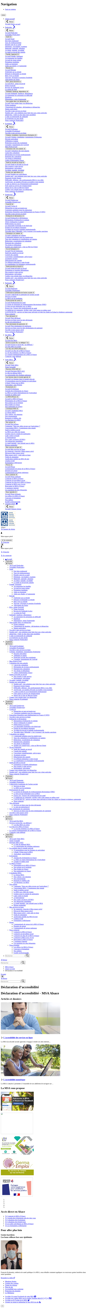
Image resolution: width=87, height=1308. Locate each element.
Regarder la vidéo (7, 1278)
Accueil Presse (10, 467)
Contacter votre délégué (13, 356)
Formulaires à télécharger (13, 463)
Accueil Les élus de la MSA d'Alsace (17, 351)
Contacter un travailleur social (15, 480)
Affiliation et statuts (11, 141)
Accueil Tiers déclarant (12, 318)
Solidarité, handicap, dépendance (16, 91)
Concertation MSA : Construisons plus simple (20, 428)
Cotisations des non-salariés (15, 149)
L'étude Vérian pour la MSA (14, 383)
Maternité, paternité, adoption (15, 48)
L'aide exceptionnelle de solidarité (16, 117)
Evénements (10, 387)
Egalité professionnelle (12, 502)
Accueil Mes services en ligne (15, 449)
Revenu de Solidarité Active (14, 87)
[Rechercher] (27, 955)
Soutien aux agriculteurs (13, 172)
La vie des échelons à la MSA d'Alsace (18, 353)
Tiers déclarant (10, 316)
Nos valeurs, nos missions (13, 414)
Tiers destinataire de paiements (16, 324)
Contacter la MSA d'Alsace (14, 478)
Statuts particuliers (11, 109)
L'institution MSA (11, 408)
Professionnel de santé (13, 300)
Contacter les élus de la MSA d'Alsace (18, 482)
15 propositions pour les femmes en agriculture (20, 381)
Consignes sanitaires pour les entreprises (18, 210)
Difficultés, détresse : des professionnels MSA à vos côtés (24, 180)
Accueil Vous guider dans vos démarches (19, 103)
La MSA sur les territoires (13, 298)
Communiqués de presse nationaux (16, 472)
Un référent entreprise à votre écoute (17, 262)
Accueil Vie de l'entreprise (14, 251)
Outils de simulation (11, 457)
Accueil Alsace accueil (12, 24)
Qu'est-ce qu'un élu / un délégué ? (16, 342)
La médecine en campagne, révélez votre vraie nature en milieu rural (28, 310)
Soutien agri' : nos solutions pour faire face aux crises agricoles (26, 113)
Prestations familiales (12, 62)
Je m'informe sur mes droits (14, 118)
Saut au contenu (10, 9)
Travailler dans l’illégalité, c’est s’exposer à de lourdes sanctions (26, 231)
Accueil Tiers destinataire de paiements (18, 326)
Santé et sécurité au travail (14, 162)
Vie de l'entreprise (11, 249)
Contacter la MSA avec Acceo (15, 484)
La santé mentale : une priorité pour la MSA (19, 443)
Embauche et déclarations (14, 216)
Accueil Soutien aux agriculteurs (16, 174)
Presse (8, 465)
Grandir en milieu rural (12, 395)
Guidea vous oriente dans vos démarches (18, 189)
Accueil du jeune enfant (13, 60)
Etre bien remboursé (12, 41)
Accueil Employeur (11, 200)
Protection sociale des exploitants (16, 143)
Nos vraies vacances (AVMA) (15, 439)
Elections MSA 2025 (12, 369)
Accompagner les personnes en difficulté (18, 95)
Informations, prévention (13, 168)
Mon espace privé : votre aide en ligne (18, 455)
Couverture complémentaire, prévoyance (18, 257)
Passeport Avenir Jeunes (13, 178)
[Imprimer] (2, 976)
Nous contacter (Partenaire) (14, 332)
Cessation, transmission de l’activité (17, 145)
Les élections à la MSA (13, 420)
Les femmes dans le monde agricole (17, 377)
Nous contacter (10, 314)
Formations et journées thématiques (17, 270)
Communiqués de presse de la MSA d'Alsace (20, 469)
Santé (8, 37)
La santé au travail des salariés (15, 52)
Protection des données (12, 1291)
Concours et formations (13, 498)
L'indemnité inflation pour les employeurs (19, 237)
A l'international (10, 437)
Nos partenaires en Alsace (13, 406)
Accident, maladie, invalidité (14, 50)
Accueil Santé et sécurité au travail (16, 164)
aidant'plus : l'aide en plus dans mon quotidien (20, 115)
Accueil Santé (9, 39)
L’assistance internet (12, 488)
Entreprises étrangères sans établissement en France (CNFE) (25, 212)
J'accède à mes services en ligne (15, 111)
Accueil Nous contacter (13, 477)
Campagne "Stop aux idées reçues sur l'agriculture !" (22, 426)
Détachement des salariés (13, 260)
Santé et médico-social (12, 430)
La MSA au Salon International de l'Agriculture (21, 393)
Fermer (9, 563)
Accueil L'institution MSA (14, 411)
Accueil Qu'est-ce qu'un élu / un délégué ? (19, 345)
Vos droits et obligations (13, 158)
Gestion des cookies (11, 1283)
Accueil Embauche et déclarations (16, 218)
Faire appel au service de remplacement (18, 186)
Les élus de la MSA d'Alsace (15, 348)
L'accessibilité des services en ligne (18, 1037)
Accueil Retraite (10, 70)
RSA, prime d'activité (12, 81)
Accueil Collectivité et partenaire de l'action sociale (22, 294)
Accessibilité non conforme (14, 1289)
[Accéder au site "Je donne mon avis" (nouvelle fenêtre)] (17, 1196)
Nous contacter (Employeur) (14, 280)
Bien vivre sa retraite (12, 76)
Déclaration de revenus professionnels (17, 155)
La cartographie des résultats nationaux (18, 375)
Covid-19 (9, 204)
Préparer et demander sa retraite (15, 74)
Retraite (8, 68)
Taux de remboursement (13, 43)
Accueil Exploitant (11, 129)
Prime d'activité (10, 85)
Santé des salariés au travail (14, 253)
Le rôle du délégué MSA (13, 373)
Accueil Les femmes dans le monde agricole (20, 379)
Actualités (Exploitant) (12, 131)
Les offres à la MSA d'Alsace (15, 496)
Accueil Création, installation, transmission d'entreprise (23, 137)
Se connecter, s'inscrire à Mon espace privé (19, 451)
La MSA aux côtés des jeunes (15, 432)
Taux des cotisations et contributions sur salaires (21, 239)
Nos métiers (9, 500)
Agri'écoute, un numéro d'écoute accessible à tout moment (24, 182)
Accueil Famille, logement (14, 56)
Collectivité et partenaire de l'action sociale (19, 292)
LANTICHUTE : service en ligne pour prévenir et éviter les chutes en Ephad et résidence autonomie (38, 312)
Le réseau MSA (10, 412)
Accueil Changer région (13, 509)
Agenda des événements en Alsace (16, 391)
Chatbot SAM (10, 461)
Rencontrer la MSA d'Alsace (14, 486)
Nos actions (10, 422)
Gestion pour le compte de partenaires (17, 434)
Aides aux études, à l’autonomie (16, 66)
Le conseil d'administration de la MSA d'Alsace (21, 354)
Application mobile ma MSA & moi (17, 459)
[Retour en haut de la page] (2, 1306)
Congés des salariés (11, 255)
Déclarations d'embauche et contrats (17, 220)
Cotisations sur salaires (13, 233)
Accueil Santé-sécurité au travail (16, 268)
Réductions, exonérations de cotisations (18, 241)
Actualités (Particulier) (12, 35)
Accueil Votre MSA (11, 365)
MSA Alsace (9, 967)
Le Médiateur (9, 1293)
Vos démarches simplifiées (14, 441)
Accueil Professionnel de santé (15, 303)
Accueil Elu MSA (11, 340)
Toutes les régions (11, 1285)
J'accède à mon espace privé (14, 330)
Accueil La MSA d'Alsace (14, 399)
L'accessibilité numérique (14, 1080)
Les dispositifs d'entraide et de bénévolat (18, 226)
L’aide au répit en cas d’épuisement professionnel (21, 184)
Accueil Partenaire (11, 288)
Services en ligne (10, 296)
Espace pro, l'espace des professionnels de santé (21, 308)
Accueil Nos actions (12, 424)
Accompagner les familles (13, 58)
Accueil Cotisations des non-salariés (17, 151)
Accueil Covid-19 (11, 206)
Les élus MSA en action (13, 346)
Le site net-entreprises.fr (13, 322)
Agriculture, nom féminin (13, 385)
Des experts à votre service (14, 166)
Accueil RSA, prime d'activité (15, 84)
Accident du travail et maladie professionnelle (20, 229)
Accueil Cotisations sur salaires (15, 235)
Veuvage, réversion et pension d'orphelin (18, 77)
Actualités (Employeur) (13, 202)
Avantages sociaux (11, 258)
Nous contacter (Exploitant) (14, 191)
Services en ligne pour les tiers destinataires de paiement (23, 328)
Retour (11, 22)
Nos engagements (11, 416)
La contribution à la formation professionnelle (20, 264)
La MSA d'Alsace (11, 397)
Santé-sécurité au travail (13, 266)
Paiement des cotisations (13, 156)
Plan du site (9, 1287)
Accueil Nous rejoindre (13, 494)
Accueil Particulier (11, 33)
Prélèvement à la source (13, 224)
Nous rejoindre (10, 492)
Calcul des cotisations (12, 153)
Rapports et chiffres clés (13, 418)
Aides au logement (11, 64)
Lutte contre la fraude (12, 436)
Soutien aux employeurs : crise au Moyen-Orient (21, 247)
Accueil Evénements (12, 389)
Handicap (8, 97)
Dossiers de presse (11, 471)
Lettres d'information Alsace (14, 160)
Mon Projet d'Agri (11, 147)
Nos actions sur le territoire (14, 403)
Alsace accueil (10, 969)
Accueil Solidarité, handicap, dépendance (19, 93)
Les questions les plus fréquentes (16, 490)
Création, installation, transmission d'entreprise (20, 135)
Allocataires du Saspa (12, 79)
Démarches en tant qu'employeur (16, 208)
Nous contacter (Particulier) (14, 120)
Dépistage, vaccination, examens (16, 46)
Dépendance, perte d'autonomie (15, 99)
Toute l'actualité (10, 367)
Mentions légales (10, 1281)
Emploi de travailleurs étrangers (15, 227)
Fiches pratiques (10, 105)
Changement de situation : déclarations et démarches (22, 107)
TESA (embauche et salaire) (14, 222)
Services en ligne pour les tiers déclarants (18, 320)
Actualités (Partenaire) (12, 290)
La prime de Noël (11, 89)
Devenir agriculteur (11, 139)
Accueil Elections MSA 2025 (15, 371)
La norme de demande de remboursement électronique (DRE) (25, 304)
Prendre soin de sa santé (13, 45)
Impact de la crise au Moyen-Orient (17, 188)
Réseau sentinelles (11, 445)
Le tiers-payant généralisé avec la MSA (18, 306)
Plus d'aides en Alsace (12, 405)
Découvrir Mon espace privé (14, 453)
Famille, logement (11, 54)
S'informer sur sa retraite (13, 72)
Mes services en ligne (13, 447)
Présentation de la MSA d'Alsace (16, 401)
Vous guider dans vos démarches (16, 101)
